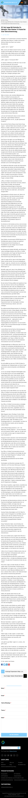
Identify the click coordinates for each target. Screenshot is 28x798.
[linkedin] (5, 755)
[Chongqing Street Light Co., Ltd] (8, 742)
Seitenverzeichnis (5, 766)
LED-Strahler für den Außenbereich (19, 778)
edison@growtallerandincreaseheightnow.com (14, 796)
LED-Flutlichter (4, 775)
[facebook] (2, 755)
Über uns (12, 762)
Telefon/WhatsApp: (6, 703)
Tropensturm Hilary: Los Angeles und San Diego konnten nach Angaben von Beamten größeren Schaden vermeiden (18, 672)
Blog (11, 764)
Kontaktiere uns (22, 764)
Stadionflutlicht (17, 775)
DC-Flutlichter (17, 773)
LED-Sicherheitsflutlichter (7, 780)
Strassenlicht (4, 773)
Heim (4, 20)
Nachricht (3, 764)
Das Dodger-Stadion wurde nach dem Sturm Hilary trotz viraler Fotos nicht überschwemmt (10, 676)
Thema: (3, 710)
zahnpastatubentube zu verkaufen (7, 787)
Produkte (20, 762)
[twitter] (8, 755)
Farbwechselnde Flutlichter (20, 780)
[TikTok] (17, 755)
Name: (3, 688)
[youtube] (11, 755)
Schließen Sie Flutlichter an (7, 777)
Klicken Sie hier (13, 751)
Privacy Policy (13, 766)
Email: (3, 695)
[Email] (18, 748)
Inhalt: (3, 717)
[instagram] (14, 755)
